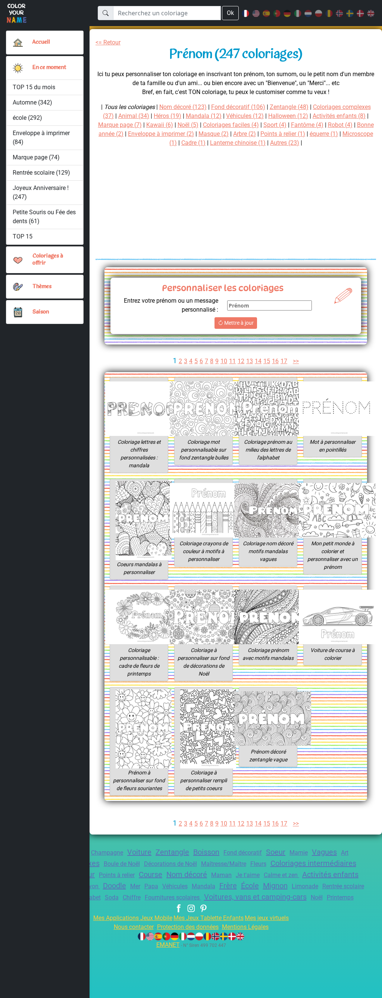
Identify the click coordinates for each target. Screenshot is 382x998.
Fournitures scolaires (173, 897)
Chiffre (132, 897)
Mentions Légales (245, 926)
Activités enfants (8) (339, 115)
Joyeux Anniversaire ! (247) (41, 192)
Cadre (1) (193, 142)
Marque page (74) (36, 157)
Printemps (340, 897)
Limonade (305, 886)
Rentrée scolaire (343, 886)
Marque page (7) (120, 124)
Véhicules (175, 886)
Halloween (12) (288, 115)
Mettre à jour (238, 323)
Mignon (275, 885)
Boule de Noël (122, 863)
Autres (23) (284, 142)
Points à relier (117, 875)
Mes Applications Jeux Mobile (132, 917)
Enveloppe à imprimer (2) (161, 133)
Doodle (114, 885)
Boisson (206, 852)
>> (296, 361)
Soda (112, 897)
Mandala (203, 886)
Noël (317, 897)
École (250, 885)
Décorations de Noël (170, 863)
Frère (228, 885)
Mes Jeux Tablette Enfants (208, 917)
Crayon (90, 886)
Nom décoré (186, 874)
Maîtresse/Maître (223, 863)
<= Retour (108, 42)
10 (223, 361)
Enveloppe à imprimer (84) (41, 138)
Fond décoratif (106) (238, 106)
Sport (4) (274, 124)
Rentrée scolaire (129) (41, 172)
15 (266, 361)
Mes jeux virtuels (267, 917)
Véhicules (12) (245, 115)
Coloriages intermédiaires (313, 863)
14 (258, 361)
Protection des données (188, 926)
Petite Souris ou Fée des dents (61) (44, 217)
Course (150, 874)
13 (249, 361)
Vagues (324, 852)
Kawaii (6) (159, 124)
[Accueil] (18, 42)
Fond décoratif (242, 852)
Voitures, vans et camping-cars (255, 896)
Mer (135, 886)
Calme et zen (281, 875)
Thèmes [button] (41, 287)
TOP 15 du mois (34, 87)
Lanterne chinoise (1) (238, 142)
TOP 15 (22, 236)
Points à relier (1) (282, 133)
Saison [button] (40, 312)
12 (241, 361)
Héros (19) (167, 115)
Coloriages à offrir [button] (47, 259)
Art (344, 852)
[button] (18, 68)
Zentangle (172, 852)
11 (232, 361)
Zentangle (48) (289, 106)
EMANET (168, 944)
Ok (230, 12)
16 (275, 361)
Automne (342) (32, 102)
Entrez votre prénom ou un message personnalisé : (171, 305)
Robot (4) (340, 124)
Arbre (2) (244, 133)
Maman (221, 875)
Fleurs (258, 863)
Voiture (139, 852)
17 (284, 361)
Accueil (41, 42)
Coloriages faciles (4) (231, 124)
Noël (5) (188, 124)
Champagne (107, 852)
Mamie (298, 852)
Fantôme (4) (307, 124)
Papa (151, 886)
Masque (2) (213, 133)
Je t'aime (248, 875)
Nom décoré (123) (183, 106)
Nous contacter (134, 926)
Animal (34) (133, 115)
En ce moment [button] (49, 68)
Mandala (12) (204, 115)
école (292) (27, 117)
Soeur (275, 852)
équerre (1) (324, 133)
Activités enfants (330, 874)
